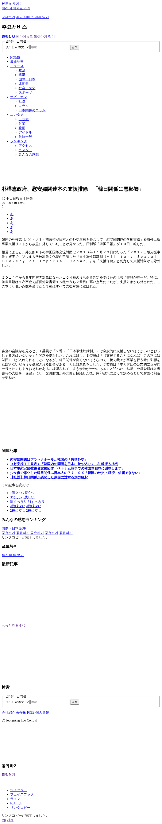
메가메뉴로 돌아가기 (31, 36)
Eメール (16, 803)
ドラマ (24, 119)
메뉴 (10, 820)
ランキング (18, 141)
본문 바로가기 (12, 3)
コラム (24, 106)
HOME (15, 57)
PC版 (31, 712)
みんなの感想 (29, 154)
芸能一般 (25, 137)
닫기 (51, 36)
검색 (74, 47)
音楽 (22, 123)
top (4, 820)
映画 (22, 128)
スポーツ (25, 92)
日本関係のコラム (32, 110)
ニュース (17, 66)
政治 (22, 70)
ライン (15, 799)
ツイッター (18, 790)
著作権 (21, 712)
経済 (22, 75)
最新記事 (17, 61)
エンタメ (17, 114)
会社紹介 (8, 712)
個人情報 (42, 712)
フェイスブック (22, 794)
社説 (22, 101)
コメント (25, 150)
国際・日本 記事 (14, 528)
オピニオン (18, 97)
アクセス (25, 145)
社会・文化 (27, 88)
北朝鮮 (24, 83)
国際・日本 (27, 79)
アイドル (25, 132)
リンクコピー (20, 807)
